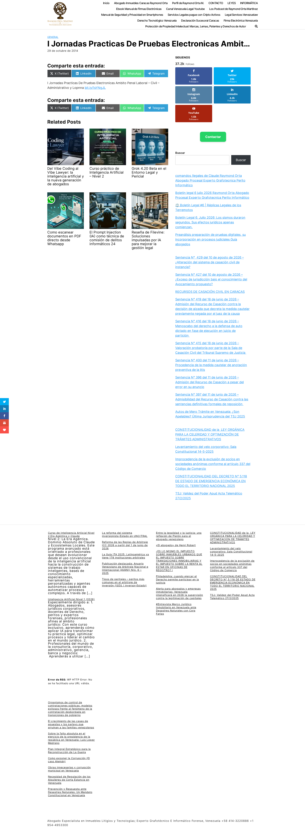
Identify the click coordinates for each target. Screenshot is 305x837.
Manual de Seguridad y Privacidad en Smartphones (132, 14)
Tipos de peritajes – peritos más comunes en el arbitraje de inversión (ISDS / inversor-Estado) (124, 582)
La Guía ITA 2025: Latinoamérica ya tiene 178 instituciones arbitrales (125, 556)
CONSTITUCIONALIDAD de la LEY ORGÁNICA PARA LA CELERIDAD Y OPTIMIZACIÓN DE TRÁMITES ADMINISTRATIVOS (209, 434)
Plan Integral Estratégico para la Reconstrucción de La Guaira (69, 750)
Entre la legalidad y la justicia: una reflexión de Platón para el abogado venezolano (179, 536)
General (52, 37)
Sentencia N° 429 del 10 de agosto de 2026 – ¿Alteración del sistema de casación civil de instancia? (209, 262)
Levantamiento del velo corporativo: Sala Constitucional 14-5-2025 (231, 551)
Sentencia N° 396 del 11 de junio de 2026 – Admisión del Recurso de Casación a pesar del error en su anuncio (209, 382)
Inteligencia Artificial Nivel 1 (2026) (71, 599)
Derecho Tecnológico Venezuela (157, 20)
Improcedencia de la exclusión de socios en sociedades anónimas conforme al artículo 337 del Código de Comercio (212, 464)
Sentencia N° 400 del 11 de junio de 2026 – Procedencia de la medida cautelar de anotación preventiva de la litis (211, 365)
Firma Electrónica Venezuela (241, 20)
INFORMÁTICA (249, 3)
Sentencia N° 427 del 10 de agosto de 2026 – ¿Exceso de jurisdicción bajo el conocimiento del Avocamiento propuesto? (211, 279)
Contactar (213, 137)
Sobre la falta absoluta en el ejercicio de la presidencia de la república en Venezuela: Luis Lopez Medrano (71, 738)
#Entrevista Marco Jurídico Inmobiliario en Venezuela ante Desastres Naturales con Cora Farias (176, 609)
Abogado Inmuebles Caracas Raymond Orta (141, 3)
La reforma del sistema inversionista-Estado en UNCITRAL (125, 534)
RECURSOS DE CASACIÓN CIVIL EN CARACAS (210, 292)
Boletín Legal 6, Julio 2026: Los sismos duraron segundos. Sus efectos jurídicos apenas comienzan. (210, 222)
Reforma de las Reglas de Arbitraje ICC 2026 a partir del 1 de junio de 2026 (125, 545)
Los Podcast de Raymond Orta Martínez (233, 9)
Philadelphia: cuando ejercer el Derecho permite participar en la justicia (177, 579)
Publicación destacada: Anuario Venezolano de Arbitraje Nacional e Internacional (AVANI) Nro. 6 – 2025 (125, 568)
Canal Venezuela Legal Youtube (185, 9)
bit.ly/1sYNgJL (95, 88)
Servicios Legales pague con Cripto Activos (194, 14)
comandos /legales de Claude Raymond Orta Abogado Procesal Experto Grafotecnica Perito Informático (210, 180)
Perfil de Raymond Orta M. (188, 3)
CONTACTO (215, 3)
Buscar (180, 153)
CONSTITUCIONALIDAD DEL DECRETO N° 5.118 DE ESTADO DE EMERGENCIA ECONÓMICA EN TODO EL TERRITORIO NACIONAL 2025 (211, 481)
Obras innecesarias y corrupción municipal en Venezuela (69, 769)
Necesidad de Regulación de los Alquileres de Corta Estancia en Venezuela (69, 779)
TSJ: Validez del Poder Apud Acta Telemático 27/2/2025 (232, 596)
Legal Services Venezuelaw (241, 14)
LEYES (232, 3)
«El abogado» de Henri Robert (176, 545)
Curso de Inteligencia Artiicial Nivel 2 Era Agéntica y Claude (71, 534)
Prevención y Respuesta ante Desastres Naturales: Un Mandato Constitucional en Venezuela (70, 792)
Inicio (106, 3)
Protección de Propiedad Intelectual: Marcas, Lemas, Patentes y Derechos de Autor (195, 26)
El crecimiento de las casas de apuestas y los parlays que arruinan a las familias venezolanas (71, 724)
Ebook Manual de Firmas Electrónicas (139, 9)
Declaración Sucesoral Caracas (200, 20)
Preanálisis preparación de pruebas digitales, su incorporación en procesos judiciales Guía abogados (210, 239)
